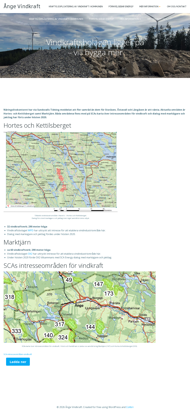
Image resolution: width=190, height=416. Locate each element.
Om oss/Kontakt (176, 6)
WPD (30, 230)
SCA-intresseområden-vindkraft (18, 354)
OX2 (30, 253)
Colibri (129, 407)
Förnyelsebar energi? (121, 6)
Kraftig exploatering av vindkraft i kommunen (76, 6)
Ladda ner (18, 361)
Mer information (148, 6)
